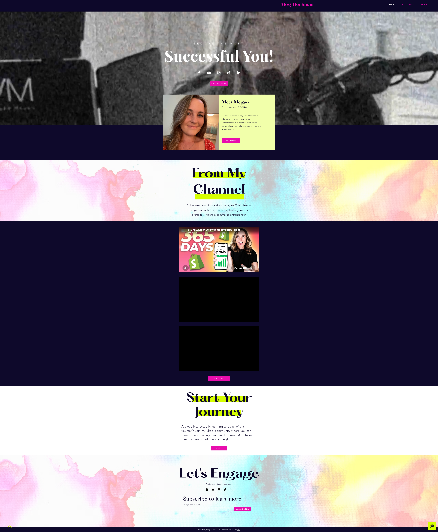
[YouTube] (209, 73)
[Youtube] (213, 489)
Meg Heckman (297, 4)
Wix (238, 530)
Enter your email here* (191, 505)
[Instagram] (219, 73)
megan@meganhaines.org (221, 484)
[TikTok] (229, 73)
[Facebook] (199, 73)
